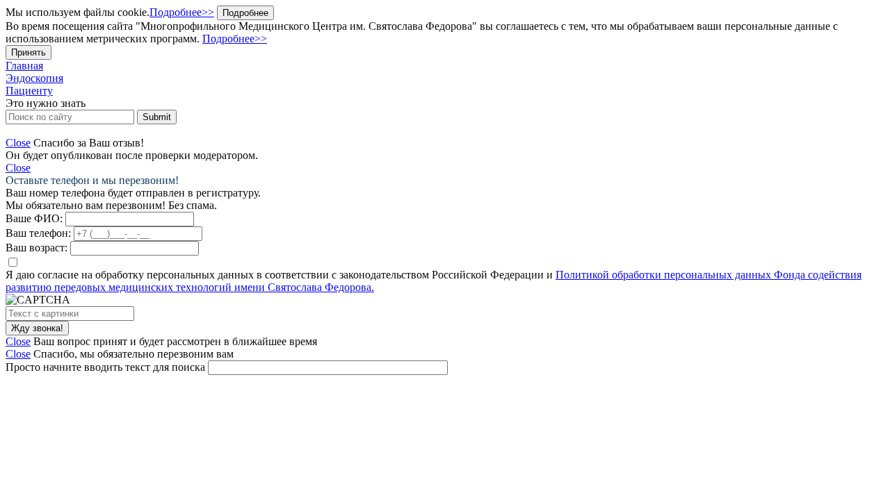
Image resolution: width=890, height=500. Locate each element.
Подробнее (245, 13)
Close (18, 143)
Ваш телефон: (38, 233)
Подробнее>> (181, 12)
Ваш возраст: (36, 247)
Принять (28, 52)
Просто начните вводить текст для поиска (105, 367)
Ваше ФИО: (34, 218)
